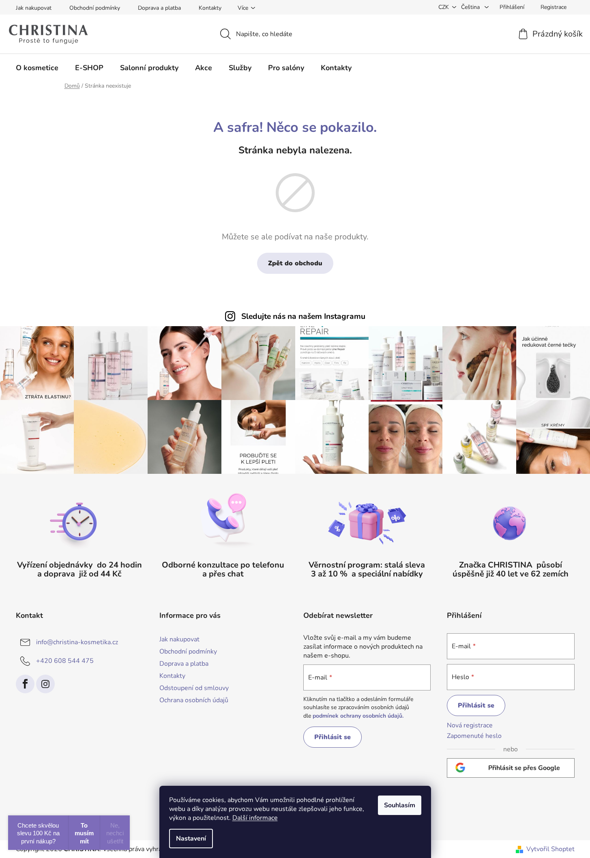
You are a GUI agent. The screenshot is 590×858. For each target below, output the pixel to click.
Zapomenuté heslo (474, 735)
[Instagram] (45, 684)
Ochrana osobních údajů (193, 700)
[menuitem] (37, 68)
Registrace (553, 7)
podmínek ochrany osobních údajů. (358, 716)
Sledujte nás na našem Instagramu (303, 316)
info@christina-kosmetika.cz (77, 641)
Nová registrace (470, 725)
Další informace (255, 817)
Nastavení (191, 838)
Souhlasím (399, 805)
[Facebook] (25, 684)
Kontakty (210, 8)
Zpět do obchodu (295, 263)
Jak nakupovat (33, 8)
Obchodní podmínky (94, 8)
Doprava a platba (159, 8)
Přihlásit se (332, 737)
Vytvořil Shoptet (550, 849)
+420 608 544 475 (65, 660)
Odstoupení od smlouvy (194, 688)
